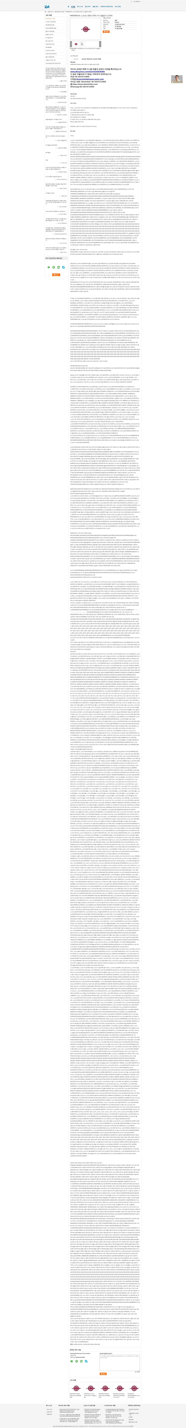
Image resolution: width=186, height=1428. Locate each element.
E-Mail (130, 1417)
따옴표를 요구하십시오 (134, 1414)
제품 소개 (50, 11)
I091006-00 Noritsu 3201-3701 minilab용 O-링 (104, 1395)
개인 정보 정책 (56, 1426)
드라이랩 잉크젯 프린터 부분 (53, 63)
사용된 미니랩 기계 (51, 60)
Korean (138, 1)
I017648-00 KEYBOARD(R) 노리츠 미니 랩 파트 (134, 1395)
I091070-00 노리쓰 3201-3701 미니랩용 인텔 (90, 1395)
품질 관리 (95, 6)
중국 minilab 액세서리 (67, 1426)
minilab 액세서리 (78, 1344)
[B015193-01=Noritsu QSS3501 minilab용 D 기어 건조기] (119, 1388)
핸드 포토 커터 (49, 41)
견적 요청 (118, 6)
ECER (131, 1426)
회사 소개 (80, 6)
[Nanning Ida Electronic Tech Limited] (132, 1)
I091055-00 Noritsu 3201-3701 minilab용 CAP (75, 1395)
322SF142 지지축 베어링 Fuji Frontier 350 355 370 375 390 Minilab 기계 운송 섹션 (113, 1416)
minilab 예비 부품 (88, 1344)
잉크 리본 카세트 (50, 50)
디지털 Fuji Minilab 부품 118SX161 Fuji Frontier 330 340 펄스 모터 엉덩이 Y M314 (115, 1411)
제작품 (73, 6)
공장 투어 (88, 6)
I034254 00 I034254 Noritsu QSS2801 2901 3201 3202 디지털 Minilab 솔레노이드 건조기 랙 (93, 1421)
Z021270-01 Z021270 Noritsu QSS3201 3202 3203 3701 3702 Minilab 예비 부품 (92, 1411)
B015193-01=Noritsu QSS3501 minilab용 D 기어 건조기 (119, 1395)
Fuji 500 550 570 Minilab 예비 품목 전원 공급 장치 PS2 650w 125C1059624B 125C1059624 (115, 1421)
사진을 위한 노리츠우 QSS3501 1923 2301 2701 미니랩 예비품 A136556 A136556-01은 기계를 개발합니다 (69, 1420)
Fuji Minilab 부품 (50, 25)
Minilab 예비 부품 (59, 11)
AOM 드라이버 (49, 34)
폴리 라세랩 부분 (50, 57)
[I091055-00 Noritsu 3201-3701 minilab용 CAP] (76, 1388)
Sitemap (131, 1419)
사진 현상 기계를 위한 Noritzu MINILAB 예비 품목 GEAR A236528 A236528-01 (70, 1415)
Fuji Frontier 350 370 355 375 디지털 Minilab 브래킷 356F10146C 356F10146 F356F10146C (69, 1411)
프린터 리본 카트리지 (51, 53)
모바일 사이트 (133, 1422)
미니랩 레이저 (49, 37)
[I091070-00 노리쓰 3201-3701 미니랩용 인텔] (90, 1388)
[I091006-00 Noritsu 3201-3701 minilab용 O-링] (105, 1388)
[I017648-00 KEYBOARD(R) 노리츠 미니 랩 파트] (134, 1388)
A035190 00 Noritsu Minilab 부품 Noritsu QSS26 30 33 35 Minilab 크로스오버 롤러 (93, 1416)
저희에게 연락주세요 (106, 6)
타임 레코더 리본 (50, 44)
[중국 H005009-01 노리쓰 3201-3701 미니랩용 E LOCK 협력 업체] (85, 29)
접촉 (107, 31)
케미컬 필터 (49, 47)
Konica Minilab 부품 (51, 28)
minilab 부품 (96, 1344)
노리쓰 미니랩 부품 (51, 21)
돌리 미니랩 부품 (50, 31)
